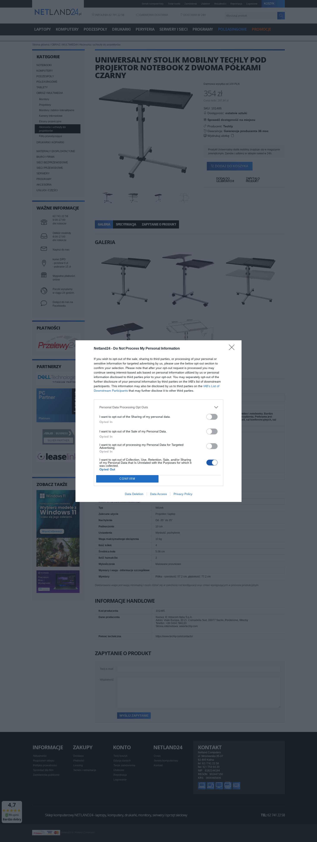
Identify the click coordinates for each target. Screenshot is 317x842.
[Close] (233, 349)
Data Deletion (134, 494)
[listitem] (158, 407)
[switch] (212, 417)
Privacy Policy (183, 494)
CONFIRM (127, 478)
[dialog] (158, 421)
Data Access (158, 494)
